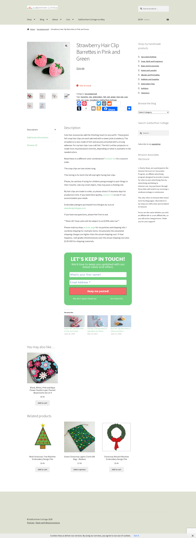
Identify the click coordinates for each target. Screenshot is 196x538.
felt (104, 97)
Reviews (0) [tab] (32, 145)
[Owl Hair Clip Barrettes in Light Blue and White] (97, 321)
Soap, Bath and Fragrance (152, 61)
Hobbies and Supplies (150, 79)
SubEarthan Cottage (108, 100)
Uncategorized (43, 29)
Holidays (144, 88)
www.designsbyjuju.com (74, 208)
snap (87, 100)
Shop (29, 19)
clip (90, 97)
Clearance (145, 93)
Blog (42, 19)
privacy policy (103, 298)
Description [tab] (32, 129)
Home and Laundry (149, 70)
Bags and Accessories (150, 66)
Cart (68, 19)
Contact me (110, 158)
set (82, 100)
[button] (66, 46)
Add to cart (42, 403)
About (55, 19)
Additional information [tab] (37, 137)
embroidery (97, 97)
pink (78, 100)
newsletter (156, 144)
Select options (79, 469)
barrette (84, 97)
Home (32, 29)
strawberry (94, 100)
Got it (136, 535)
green (113, 97)
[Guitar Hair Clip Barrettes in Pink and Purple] (74, 321)
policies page (89, 227)
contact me (108, 194)
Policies (30, 522)
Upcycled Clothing (148, 57)
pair (126, 97)
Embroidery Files (148, 84)
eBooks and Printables (150, 75)
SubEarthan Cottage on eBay (91, 19)
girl (108, 97)
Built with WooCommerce (48, 522)
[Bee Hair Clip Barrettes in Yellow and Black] (121, 321)
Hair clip (120, 97)
